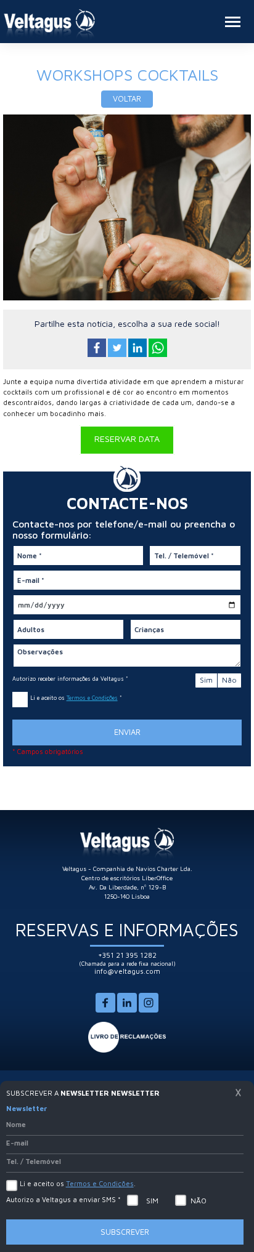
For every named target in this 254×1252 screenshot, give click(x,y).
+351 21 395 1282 (127, 955)
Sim (206, 679)
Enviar (127, 732)
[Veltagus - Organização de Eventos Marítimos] (49, 24)
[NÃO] (180, 1200)
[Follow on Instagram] (148, 1010)
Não (229, 679)
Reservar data (127, 438)
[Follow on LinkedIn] (127, 1010)
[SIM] (132, 1200)
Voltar (127, 98)
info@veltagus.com (127, 971)
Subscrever (124, 1232)
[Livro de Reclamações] (127, 1036)
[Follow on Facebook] (105, 1010)
